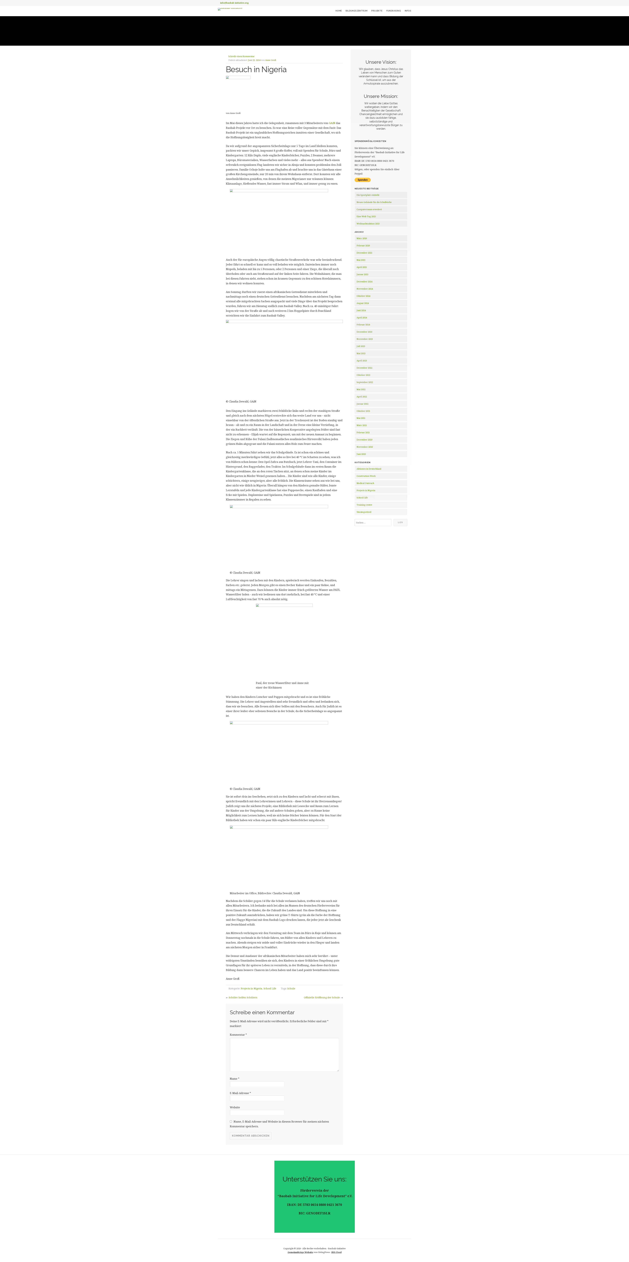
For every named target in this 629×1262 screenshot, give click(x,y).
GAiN (332, 123)
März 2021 (362, 425)
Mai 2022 (361, 389)
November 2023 (365, 338)
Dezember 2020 (364, 439)
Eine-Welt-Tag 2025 (366, 216)
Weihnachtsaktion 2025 (368, 223)
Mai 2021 (361, 418)
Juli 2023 (361, 346)
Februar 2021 (363, 432)
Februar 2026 (363, 245)
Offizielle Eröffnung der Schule (322, 997)
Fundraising (393, 10)
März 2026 (362, 238)
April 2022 (362, 396)
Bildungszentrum (356, 10)
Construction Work (366, 475)
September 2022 (365, 382)
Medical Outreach (365, 483)
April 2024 (362, 317)
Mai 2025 (361, 259)
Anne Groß (270, 60)
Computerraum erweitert (369, 209)
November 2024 (365, 288)
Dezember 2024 (364, 281)
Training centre (364, 504)
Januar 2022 (362, 403)
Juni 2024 (361, 310)
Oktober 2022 (363, 374)
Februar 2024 (363, 324)
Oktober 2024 (363, 295)
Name (234, 1078)
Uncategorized (364, 511)
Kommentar (238, 1034)
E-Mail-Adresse (240, 1093)
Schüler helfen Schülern (243, 997)
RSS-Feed (336, 1252)
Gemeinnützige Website (300, 1252)
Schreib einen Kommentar (241, 56)
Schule (291, 988)
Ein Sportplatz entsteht (368, 194)
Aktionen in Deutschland (369, 468)
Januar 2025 (362, 274)
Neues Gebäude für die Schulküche (374, 202)
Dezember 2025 (364, 252)
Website (235, 1107)
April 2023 (362, 360)
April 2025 (362, 267)
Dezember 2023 (364, 331)
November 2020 (365, 446)
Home (338, 10)
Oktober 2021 (363, 410)
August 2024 (363, 303)
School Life (270, 988)
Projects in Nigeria (251, 988)
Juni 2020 (361, 454)
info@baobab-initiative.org (234, 2)
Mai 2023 (361, 353)
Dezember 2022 (364, 367)
